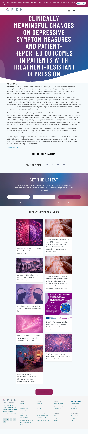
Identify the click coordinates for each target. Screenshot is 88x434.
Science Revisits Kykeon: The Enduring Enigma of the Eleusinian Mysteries (27, 277)
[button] (69, 10)
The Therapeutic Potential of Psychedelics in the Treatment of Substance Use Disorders (58, 356)
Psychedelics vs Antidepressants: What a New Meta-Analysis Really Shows (29, 251)
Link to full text (12, 147)
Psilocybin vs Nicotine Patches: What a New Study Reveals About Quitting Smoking (28, 338)
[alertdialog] (44, 3)
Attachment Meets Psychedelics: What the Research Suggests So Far (29, 309)
